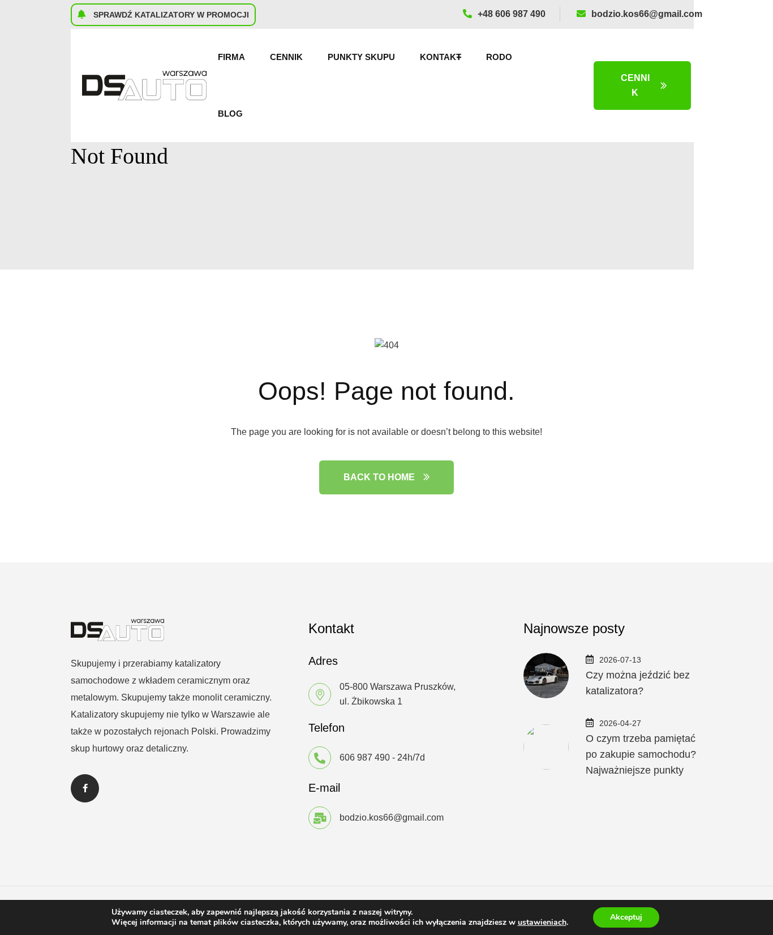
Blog (230, 113)
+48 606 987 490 (512, 14)
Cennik (286, 57)
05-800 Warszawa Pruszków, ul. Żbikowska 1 (398, 694)
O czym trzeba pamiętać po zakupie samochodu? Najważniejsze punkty (641, 754)
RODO (499, 57)
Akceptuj (626, 917)
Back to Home (379, 477)
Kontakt (440, 57)
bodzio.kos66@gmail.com (646, 14)
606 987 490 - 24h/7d (382, 757)
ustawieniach (542, 922)
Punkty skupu (361, 57)
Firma (231, 57)
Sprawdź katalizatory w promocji (170, 14)
